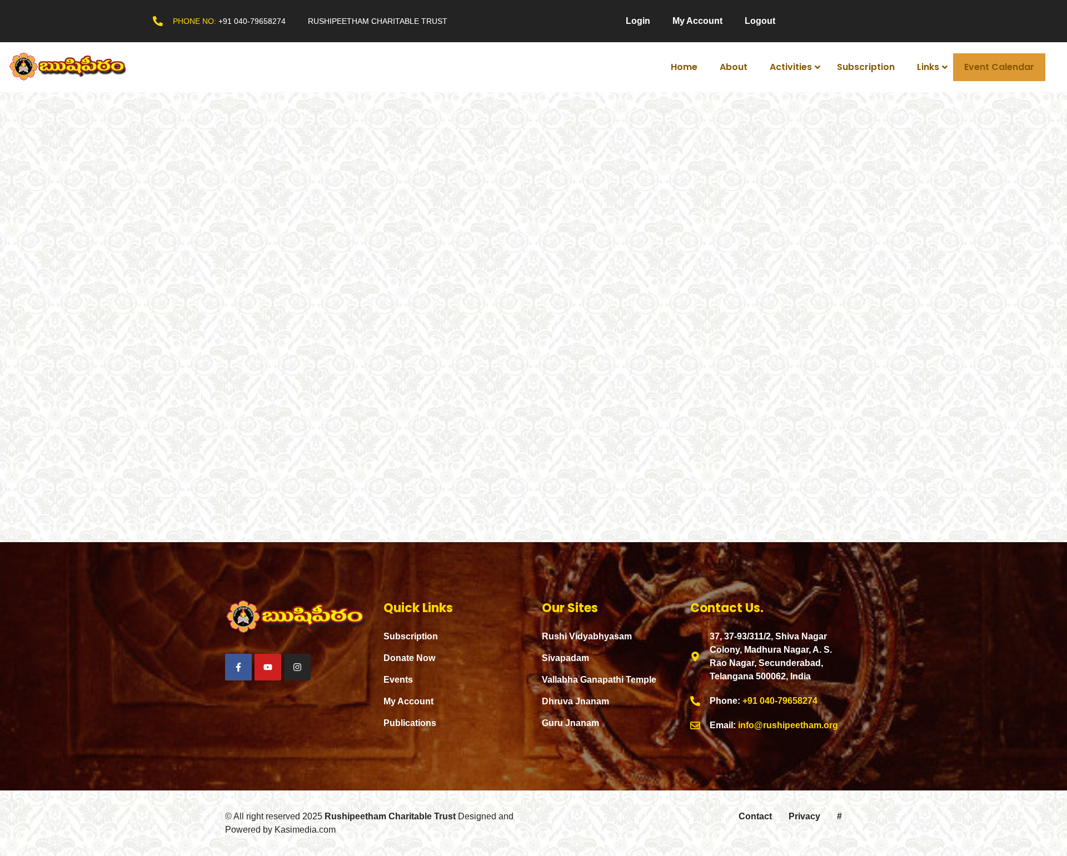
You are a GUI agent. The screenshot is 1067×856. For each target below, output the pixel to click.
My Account (697, 21)
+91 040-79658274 (252, 21)
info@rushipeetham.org (788, 725)
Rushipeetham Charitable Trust (390, 816)
